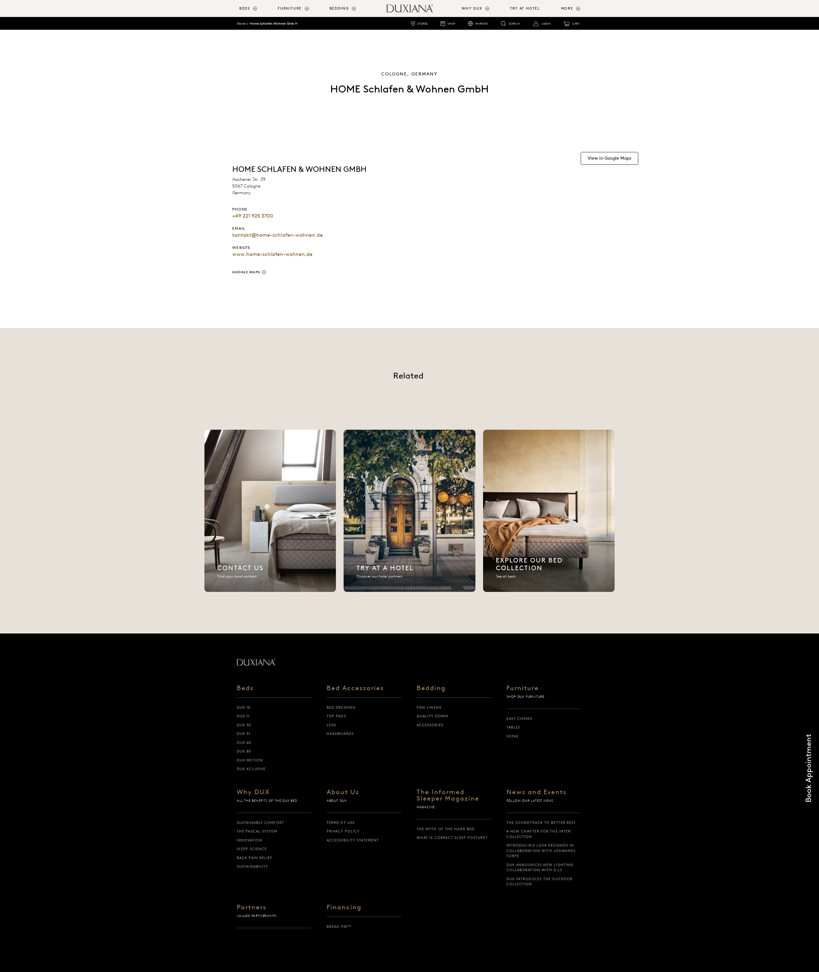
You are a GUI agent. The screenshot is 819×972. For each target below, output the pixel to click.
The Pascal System (257, 831)
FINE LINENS (429, 707)
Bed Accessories (355, 688)
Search (514, 23)
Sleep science (252, 849)
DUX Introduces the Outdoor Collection (539, 882)
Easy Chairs (519, 718)
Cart (576, 23)
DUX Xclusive (251, 769)
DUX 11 (243, 716)
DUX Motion (250, 760)
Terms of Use (341, 822)
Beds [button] (244, 8)
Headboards (340, 733)
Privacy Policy (343, 831)
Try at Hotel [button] (525, 8)
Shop (451, 23)
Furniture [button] (290, 8)
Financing (344, 907)
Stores (422, 23)
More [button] (567, 8)
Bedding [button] (339, 8)
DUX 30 (244, 725)
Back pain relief (255, 858)
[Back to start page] (256, 662)
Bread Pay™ (339, 926)
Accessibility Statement (353, 840)
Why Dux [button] (472, 8)
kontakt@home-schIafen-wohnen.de (277, 235)
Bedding (431, 688)
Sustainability (252, 866)
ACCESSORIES (430, 725)
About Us (343, 792)
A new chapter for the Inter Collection (538, 834)
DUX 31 (243, 733)
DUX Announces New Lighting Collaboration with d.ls (540, 867)
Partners (251, 907)
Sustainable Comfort (260, 822)
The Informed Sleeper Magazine (448, 795)
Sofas (512, 736)
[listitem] (270, 511)
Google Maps (246, 272)
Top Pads (336, 716)
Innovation (249, 840)
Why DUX (253, 792)
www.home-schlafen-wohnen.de (272, 254)
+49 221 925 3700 (252, 216)
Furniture (522, 688)
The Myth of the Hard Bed (445, 829)
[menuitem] (256, 8)
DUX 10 (244, 707)
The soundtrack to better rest (541, 822)
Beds (245, 688)
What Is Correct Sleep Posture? (452, 837)
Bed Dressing (341, 707)
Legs (331, 725)
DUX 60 (244, 742)
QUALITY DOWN (432, 716)
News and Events (536, 792)
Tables (513, 727)
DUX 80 (244, 751)
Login (546, 23)
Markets (481, 23)
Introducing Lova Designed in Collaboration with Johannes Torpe (541, 850)
